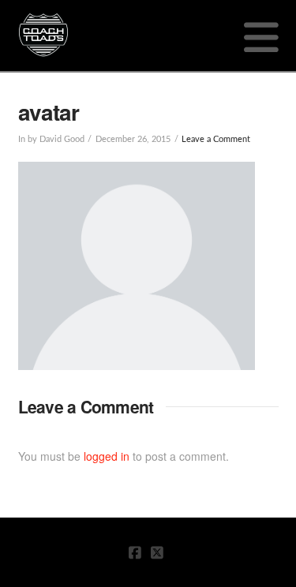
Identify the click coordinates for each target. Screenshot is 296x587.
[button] (261, 36)
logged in (106, 456)
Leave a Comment (216, 140)
